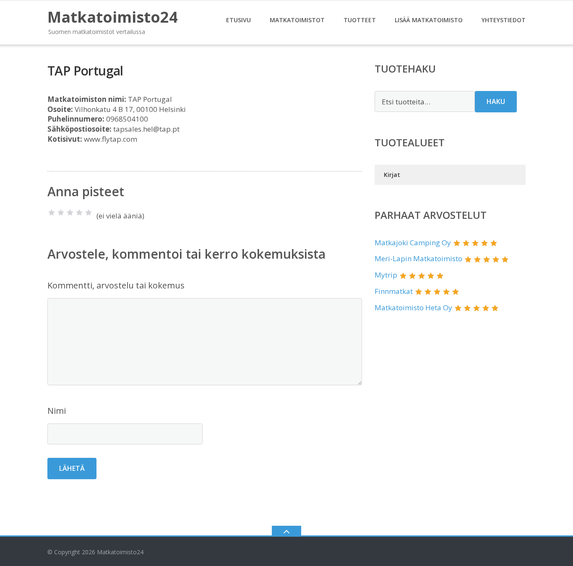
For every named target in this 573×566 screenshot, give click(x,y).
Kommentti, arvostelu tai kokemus (116, 285)
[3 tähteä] (70, 212)
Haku (496, 101)
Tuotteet (360, 20)
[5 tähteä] (88, 212)
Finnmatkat (394, 291)
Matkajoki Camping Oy (413, 242)
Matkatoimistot (297, 20)
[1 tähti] (51, 212)
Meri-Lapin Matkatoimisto (418, 258)
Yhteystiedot (504, 20)
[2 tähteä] (61, 212)
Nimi (56, 410)
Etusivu (238, 20)
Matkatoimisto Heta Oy (413, 307)
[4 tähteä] (79, 212)
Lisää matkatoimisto (429, 20)
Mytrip (386, 275)
